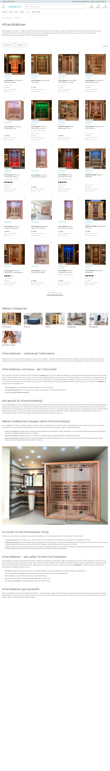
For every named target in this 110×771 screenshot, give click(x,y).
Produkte (4, 12)
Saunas (42, 375)
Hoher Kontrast (100, 1)
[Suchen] (27, 6)
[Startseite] (2, 18)
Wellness (101, 381)
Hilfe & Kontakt (36, 12)
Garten (22, 12)
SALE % (28, 12)
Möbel (11, 12)
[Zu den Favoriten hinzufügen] (24, 52)
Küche (16, 12)
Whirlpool (78, 565)
